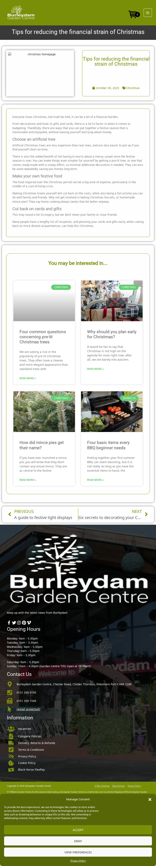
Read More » (28, 378)
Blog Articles (118, 785)
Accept (78, 830)
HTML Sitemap (102, 785)
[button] (150, 799)
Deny (78, 841)
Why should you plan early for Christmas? (111, 334)
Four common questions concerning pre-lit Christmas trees (43, 336)
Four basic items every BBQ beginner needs (108, 445)
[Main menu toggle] (148, 13)
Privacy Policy (78, 861)
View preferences (78, 852)
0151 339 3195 (26, 692)
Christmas (133, 88)
